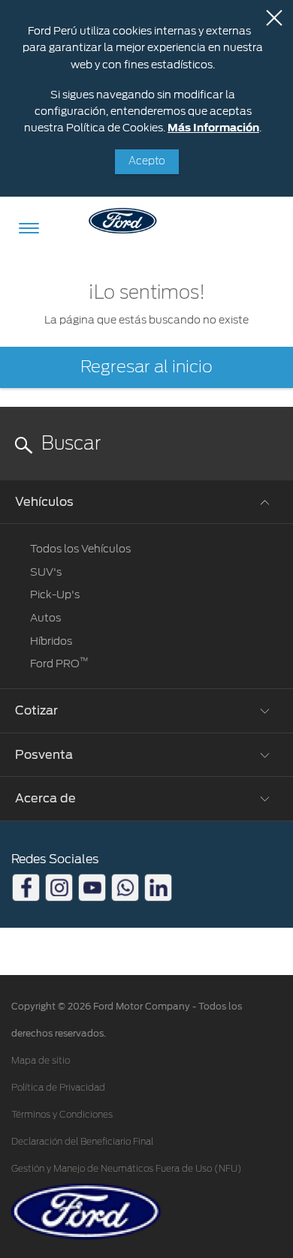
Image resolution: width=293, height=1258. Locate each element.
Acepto (146, 161)
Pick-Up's (55, 594)
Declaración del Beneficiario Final (82, 1141)
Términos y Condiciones (62, 1114)
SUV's (46, 572)
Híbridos (51, 641)
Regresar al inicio (146, 367)
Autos (45, 618)
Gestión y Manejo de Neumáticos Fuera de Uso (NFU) (126, 1168)
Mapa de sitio (40, 1060)
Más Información (213, 128)
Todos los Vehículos (80, 549)
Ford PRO (59, 664)
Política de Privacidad (58, 1087)
